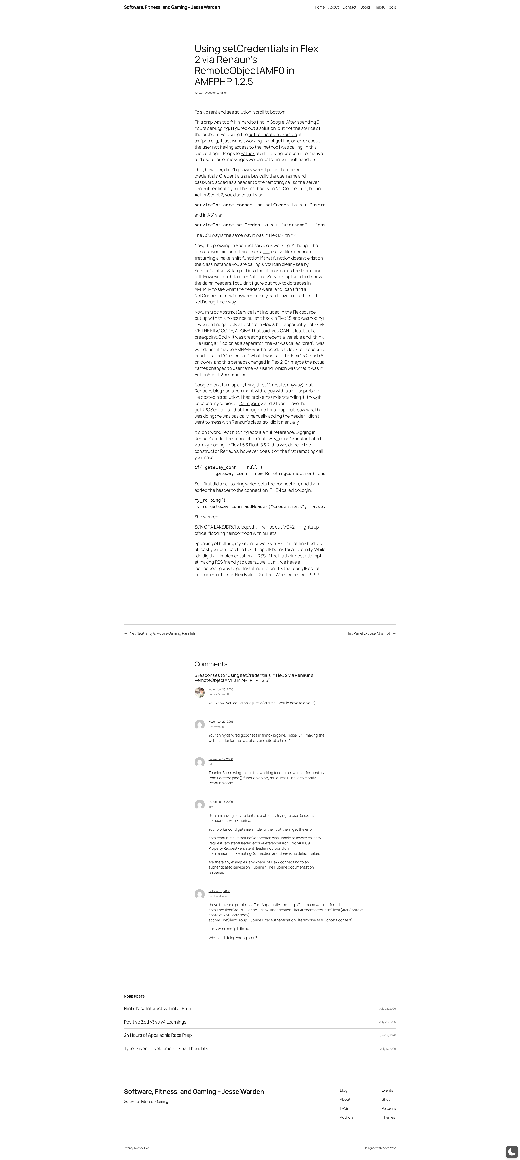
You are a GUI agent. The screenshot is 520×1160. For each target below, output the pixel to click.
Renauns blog (208, 391)
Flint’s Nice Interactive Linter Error (158, 1008)
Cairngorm (249, 403)
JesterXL (213, 92)
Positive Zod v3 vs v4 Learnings (155, 1022)
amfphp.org (206, 141)
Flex (224, 92)
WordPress (389, 1148)
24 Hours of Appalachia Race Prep (158, 1035)
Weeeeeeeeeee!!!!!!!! (298, 575)
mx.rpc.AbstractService (228, 312)
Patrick (248, 153)
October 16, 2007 (219, 891)
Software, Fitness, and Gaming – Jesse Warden (172, 7)
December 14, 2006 (221, 759)
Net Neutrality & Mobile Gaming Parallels (163, 633)
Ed (210, 764)
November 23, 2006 (221, 689)
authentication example (273, 134)
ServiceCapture (211, 271)
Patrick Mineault (219, 694)
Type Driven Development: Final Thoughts (166, 1048)
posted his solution (220, 397)
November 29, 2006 (221, 722)
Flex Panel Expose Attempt (368, 633)
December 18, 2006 (221, 802)
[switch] (512, 1152)
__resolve (273, 252)
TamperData (243, 271)
